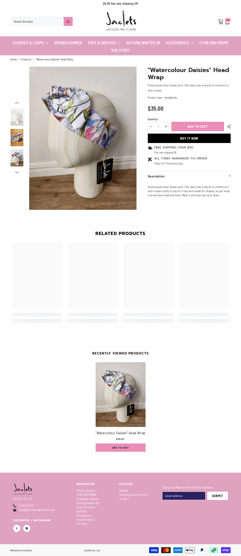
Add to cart (197, 126)
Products (26, 59)
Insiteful (27, 550)
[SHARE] (227, 126)
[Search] (41, 21)
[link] (37, 315)
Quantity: (153, 119)
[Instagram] (26, 528)
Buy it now (189, 138)
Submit (217, 496)
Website (14, 550)
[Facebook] (16, 528)
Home (13, 59)
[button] (17, 103)
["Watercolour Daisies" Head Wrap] (121, 394)
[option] (120, 3)
